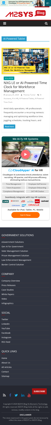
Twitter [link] (5, 319)
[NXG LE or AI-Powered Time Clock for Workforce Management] (25, 49)
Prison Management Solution (15, 255)
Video (4, 298)
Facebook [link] (6, 333)
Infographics (7, 303)
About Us (6, 362)
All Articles (7, 367)
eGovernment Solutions (13, 242)
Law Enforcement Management (16, 260)
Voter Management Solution (15, 251)
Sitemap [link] (5, 376)
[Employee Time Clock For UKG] (6, 201)
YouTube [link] (6, 328)
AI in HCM (9, 78)
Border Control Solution (13, 264)
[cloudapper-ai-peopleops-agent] (25, 1)
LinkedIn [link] (6, 324)
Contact (5, 371)
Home (4, 358)
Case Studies (8, 289)
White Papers (8, 294)
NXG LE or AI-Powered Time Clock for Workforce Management (25, 86)
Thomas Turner (29, 95)
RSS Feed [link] (6, 342)
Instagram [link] (6, 337)
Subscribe (39, 391)
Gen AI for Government (12, 246)
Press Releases (9, 285)
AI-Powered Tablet (26, 98)
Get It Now (25, 215)
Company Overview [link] (11, 280)
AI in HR (15, 98)
